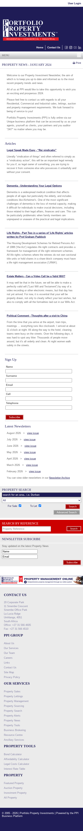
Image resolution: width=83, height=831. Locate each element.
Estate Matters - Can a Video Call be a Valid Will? (36, 276)
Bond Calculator (13, 754)
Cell (8, 394)
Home (39, 47)
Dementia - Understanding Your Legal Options (34, 185)
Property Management (16, 701)
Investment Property (15, 792)
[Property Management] (41, 585)
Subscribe (72, 562)
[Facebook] (65, 48)
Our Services (11, 648)
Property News (12, 720)
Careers (8, 657)
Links (7, 662)
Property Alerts (12, 715)
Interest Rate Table (14, 768)
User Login (74, 3)
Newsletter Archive (59, 477)
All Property (10, 797)
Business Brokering (15, 730)
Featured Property (14, 783)
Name (9, 366)
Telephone (12, 403)
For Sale (13, 506)
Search (73, 506)
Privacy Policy (12, 677)
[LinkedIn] (79, 48)
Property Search (13, 710)
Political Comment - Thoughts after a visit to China (37, 315)
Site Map (9, 672)
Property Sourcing (14, 706)
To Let (34, 506)
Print (78, 62)
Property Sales (12, 691)
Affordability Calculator (16, 759)
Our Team (9, 653)
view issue (33, 433)
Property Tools (12, 725)
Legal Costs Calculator (16, 764)
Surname (11, 375)
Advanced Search (67, 512)
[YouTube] (74, 48)
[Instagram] (70, 48)
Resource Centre (13, 735)
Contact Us (53, 47)
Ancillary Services (14, 739)
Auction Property (13, 788)
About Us (9, 643)
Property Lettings (13, 696)
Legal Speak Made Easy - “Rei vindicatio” (32, 150)
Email (9, 384)
